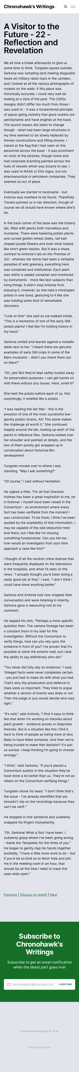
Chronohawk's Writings (29, 6)
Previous (10, 895)
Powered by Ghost (39, 1047)
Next (53, 895)
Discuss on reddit (33, 895)
